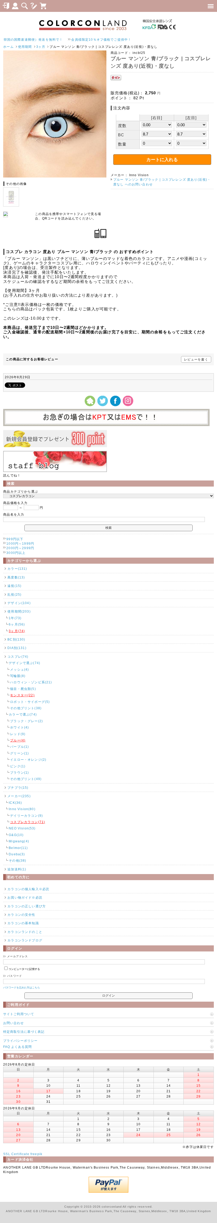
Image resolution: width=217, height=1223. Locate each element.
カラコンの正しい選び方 (26, 906)
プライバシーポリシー (20, 1040)
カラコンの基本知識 (23, 923)
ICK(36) (15, 802)
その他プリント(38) (26, 708)
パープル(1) (19, 746)
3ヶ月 (40, 46)
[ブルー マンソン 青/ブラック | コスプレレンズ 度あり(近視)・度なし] (54, 176)
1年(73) (15, 618)
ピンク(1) (17, 766)
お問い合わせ (13, 1023)
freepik (36, 1154)
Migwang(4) (19, 841)
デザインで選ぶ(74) (24, 663)
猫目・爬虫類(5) (23, 688)
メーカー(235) (18, 796)
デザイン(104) (18, 603)
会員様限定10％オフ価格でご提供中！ (81, 39)
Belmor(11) (18, 847)
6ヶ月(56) (17, 624)
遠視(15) (14, 585)
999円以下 (14, 539)
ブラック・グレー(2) (26, 721)
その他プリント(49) (26, 779)
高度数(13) (16, 577)
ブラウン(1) (19, 772)
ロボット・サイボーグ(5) (30, 701)
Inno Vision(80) (22, 809)
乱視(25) (14, 594)
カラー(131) (17, 568)
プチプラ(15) (17, 787)
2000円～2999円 (20, 548)
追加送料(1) (16, 869)
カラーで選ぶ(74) (23, 714)
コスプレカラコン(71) (27, 822)
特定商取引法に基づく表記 (23, 1031)
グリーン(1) (19, 753)
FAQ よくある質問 (17, 1046)
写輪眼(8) (17, 676)
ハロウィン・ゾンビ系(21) (31, 682)
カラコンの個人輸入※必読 (28, 889)
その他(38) (17, 860)
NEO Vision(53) (22, 828)
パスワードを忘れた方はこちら (21, 987)
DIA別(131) (16, 648)
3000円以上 (15, 552)
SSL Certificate (16, 1154)
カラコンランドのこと (24, 931)
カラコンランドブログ (24, 940)
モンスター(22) (22, 695)
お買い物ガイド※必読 (24, 897)
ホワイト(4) (19, 727)
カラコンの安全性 (21, 914)
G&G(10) (16, 835)
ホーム (8, 46)
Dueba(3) (17, 854)
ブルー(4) (17, 740)
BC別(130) (16, 639)
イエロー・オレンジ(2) (28, 759)
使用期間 (25, 46)
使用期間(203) (18, 611)
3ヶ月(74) (17, 631)
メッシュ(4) (19, 669)
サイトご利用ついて (18, 1014)
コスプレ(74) (17, 656)
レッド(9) (17, 734)
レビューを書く (196, 359)
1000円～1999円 (20, 543)
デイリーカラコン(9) (26, 815)
